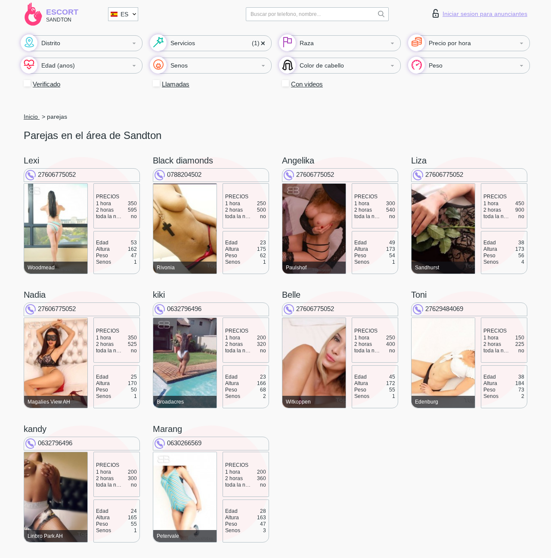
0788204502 (184, 174)
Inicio (32, 116)
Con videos (307, 84)
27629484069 (444, 308)
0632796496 (184, 308)
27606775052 (57, 174)
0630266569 (184, 443)
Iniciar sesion (485, 13)
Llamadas (175, 84)
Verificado (46, 84)
